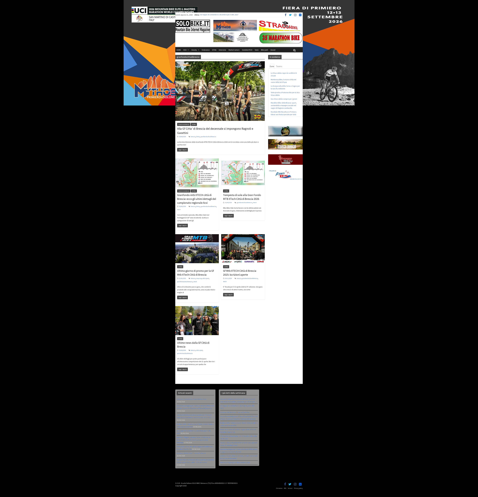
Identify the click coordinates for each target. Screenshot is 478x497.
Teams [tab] (279, 66)
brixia (198, 137)
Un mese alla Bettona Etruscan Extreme (191, 453)
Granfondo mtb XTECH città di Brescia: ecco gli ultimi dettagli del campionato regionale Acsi (196, 198)
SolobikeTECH (247, 50)
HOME (179, 50)
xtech (179, 209)
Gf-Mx (214, 50)
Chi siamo (279, 488)
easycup (199, 278)
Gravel (272, 50)
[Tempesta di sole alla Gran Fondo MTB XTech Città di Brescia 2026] (243, 160)
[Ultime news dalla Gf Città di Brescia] (197, 307)
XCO (184, 50)
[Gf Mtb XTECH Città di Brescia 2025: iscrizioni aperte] (243, 235)
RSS (285, 488)
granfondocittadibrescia (208, 137)
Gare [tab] (272, 66)
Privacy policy (298, 488)
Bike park (264, 50)
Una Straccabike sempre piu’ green (284, 99)
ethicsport (206, 278)
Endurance (206, 50)
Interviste (222, 50)
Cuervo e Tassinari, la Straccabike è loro (191, 399)
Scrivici (290, 488)
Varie (257, 50)
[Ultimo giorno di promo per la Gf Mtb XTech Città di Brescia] (197, 235)
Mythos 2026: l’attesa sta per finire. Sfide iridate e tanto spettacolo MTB (226, 15)
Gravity (194, 50)
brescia (193, 137)
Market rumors (234, 50)
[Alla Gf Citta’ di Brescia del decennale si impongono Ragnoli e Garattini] (220, 62)
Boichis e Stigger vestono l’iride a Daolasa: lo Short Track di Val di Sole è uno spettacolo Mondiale (193, 440)
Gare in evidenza (183, 124)
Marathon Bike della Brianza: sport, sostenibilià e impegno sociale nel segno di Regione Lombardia (284, 105)
